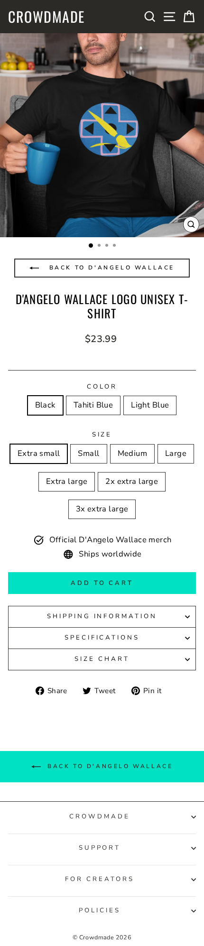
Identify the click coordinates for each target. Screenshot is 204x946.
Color (102, 386)
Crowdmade (46, 16)
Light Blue (150, 404)
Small (88, 453)
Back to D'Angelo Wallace (110, 267)
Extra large (67, 481)
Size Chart (102, 659)
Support (100, 848)
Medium (132, 453)
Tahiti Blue (93, 404)
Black (45, 404)
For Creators (99, 879)
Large (175, 453)
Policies (100, 910)
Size (102, 434)
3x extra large (102, 508)
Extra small (39, 453)
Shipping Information (102, 616)
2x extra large (131, 481)
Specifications (102, 637)
